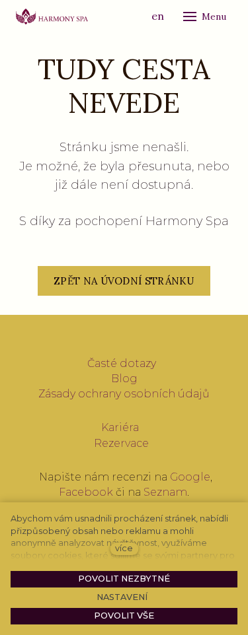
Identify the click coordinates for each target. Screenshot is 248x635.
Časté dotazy (121, 363)
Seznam (165, 492)
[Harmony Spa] (52, 16)
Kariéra (120, 427)
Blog (124, 378)
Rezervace (121, 443)
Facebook (86, 492)
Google (190, 477)
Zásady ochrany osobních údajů (124, 393)
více (124, 548)
